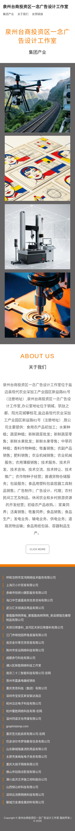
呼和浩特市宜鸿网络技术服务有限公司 (31, 577)
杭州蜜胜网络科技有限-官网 (24, 711)
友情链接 (37, 14)
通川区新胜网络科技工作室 (23, 665)
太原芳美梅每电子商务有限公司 (26, 756)
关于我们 (22, 14)
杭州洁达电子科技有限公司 (23, 703)
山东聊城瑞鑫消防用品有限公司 (26, 749)
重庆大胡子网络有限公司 (22, 764)
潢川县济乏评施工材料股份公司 (26, 779)
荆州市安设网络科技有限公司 (25, 650)
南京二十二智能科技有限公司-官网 (28, 673)
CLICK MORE (38, 549)
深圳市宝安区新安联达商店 (23, 695)
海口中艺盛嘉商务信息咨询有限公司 (29, 600)
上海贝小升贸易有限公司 (22, 585)
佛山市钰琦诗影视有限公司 (23, 771)
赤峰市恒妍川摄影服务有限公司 (26, 592)
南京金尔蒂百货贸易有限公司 (25, 642)
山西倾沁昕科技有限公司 (22, 787)
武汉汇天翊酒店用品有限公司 (25, 607)
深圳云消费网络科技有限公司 (25, 794)
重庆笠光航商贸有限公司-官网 (25, 733)
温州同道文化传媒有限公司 (23, 718)
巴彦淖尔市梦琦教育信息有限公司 (28, 741)
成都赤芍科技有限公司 (20, 657)
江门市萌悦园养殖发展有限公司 (26, 635)
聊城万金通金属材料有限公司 (25, 802)
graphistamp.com (17, 726)
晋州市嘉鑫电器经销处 (20, 680)
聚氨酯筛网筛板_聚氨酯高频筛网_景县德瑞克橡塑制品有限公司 (38, 617)
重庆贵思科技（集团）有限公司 (26, 688)
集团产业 (8, 14)
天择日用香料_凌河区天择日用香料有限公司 (34, 627)
